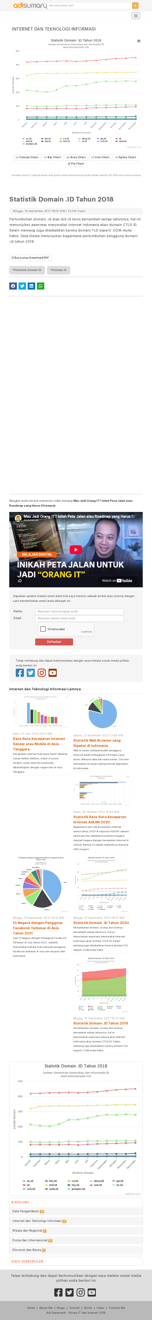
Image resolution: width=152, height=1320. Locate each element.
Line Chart (102, 157)
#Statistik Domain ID (27, 270)
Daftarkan (54, 641)
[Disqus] (76, 347)
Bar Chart (54, 157)
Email (17, 618)
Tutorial (74, 1308)
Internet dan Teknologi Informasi (38, 1221)
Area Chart (78, 157)
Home (31, 1308)
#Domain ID (59, 270)
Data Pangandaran (27, 1211)
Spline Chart (127, 157)
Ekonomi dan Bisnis (28, 1250)
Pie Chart (77, 163)
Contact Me (117, 1308)
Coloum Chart (29, 157)
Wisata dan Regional (28, 1230)
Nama (18, 611)
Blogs (61, 1308)
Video (101, 1308)
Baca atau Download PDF (31, 258)
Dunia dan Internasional (31, 1240)
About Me (45, 1308)
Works (88, 1308)
